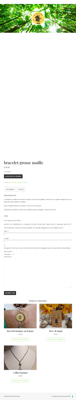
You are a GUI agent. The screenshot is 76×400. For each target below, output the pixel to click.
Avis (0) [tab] (21, 189)
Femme (20, 182)
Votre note (8, 251)
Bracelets (14, 182)
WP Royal (17, 396)
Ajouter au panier (13, 176)
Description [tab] (10, 189)
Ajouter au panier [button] (20, 339)
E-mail (6, 238)
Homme (25, 182)
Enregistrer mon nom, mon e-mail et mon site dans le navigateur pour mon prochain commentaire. (37, 248)
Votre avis (8, 257)
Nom (6, 231)
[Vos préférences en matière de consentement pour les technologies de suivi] (72, 396)
